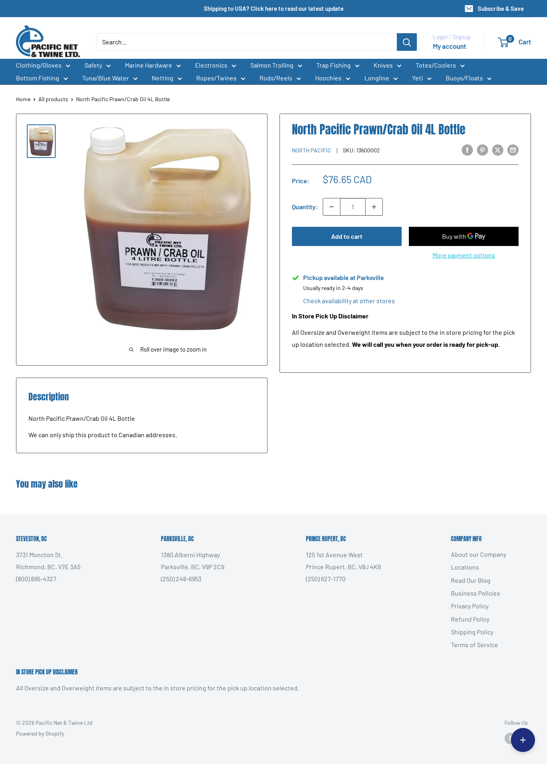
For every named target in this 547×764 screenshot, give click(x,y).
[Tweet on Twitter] (497, 149)
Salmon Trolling (272, 65)
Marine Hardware (148, 65)
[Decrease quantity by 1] (331, 206)
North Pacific (311, 150)
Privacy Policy (470, 606)
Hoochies (328, 78)
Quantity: (305, 206)
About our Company (478, 554)
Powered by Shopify (40, 733)
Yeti (417, 78)
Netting (162, 78)
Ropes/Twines (216, 78)
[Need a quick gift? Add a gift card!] (523, 740)
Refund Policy (470, 619)
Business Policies (475, 593)
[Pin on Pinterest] (482, 149)
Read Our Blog (471, 580)
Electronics (211, 65)
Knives (383, 65)
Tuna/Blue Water (105, 78)
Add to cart (346, 236)
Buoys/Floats (464, 78)
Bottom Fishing (37, 78)
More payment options (463, 255)
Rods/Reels (275, 78)
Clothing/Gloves (39, 65)
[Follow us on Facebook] (510, 738)
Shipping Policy (472, 632)
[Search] (407, 42)
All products (53, 99)
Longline (376, 78)
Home (23, 99)
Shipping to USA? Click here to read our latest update (274, 8)
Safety (93, 65)
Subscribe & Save (501, 8)
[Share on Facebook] (467, 149)
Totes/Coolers (436, 65)
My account (449, 46)
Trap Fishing (333, 65)
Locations (465, 567)
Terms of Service (474, 644)
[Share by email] (513, 149)
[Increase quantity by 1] (374, 206)
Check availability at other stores (349, 300)
